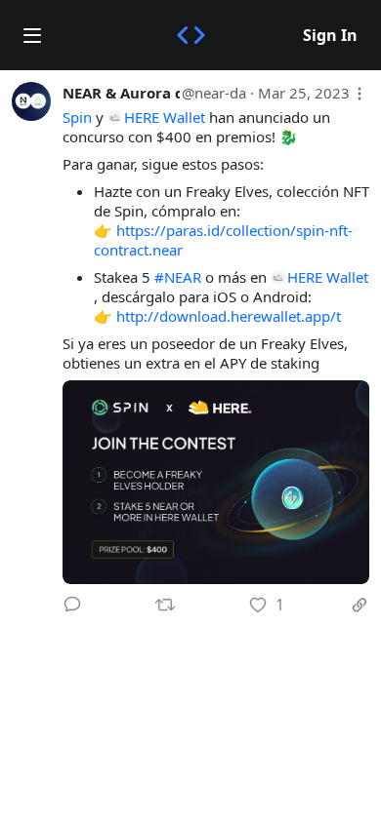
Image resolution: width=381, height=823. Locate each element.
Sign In (330, 35)
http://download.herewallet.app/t (228, 316)
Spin (77, 117)
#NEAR (177, 277)
